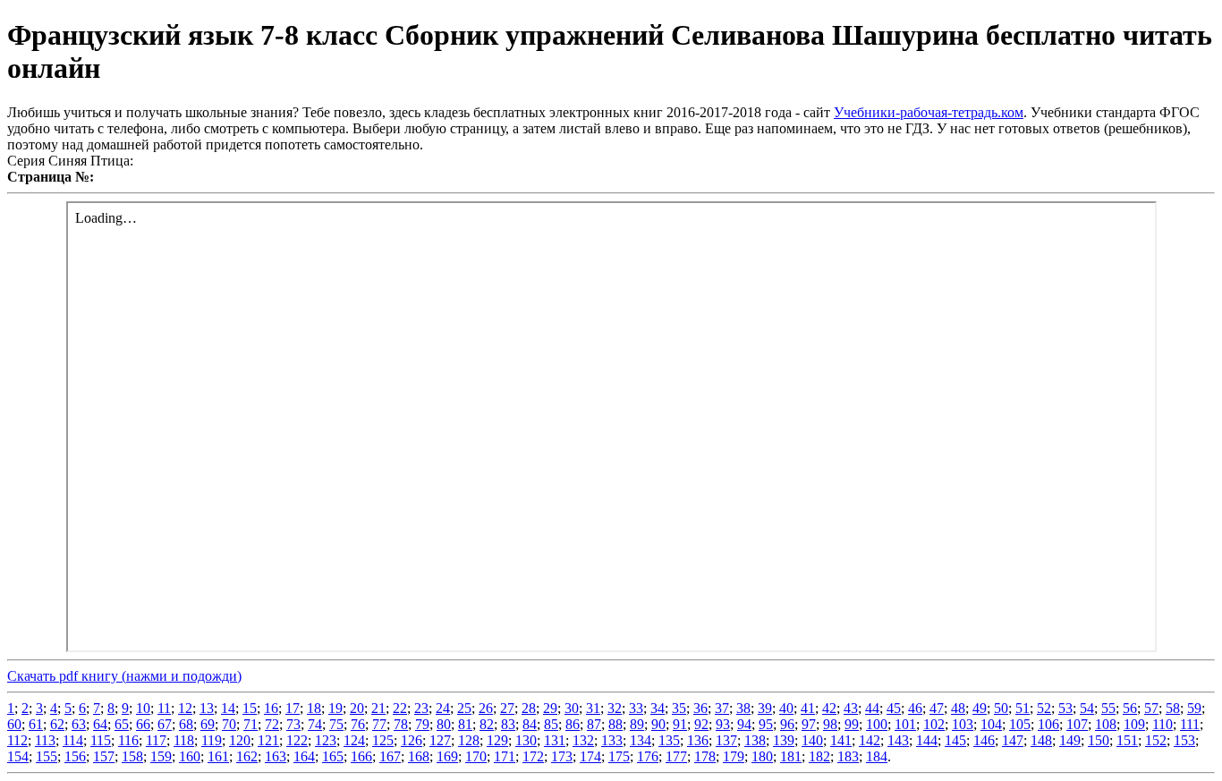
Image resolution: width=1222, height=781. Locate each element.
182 (819, 756)
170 (476, 756)
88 (615, 724)
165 (333, 756)
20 (357, 708)
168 (418, 756)
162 (247, 756)
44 (872, 708)
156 (75, 756)
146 (984, 740)
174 (590, 756)
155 (46, 756)
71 (250, 724)
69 (207, 724)
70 (229, 724)
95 (766, 724)
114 (73, 740)
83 (508, 724)
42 (829, 708)
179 (733, 756)
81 (465, 724)
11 (164, 708)
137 (726, 740)
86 (572, 724)
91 (680, 724)
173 (562, 756)
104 (991, 724)
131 (554, 740)
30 (571, 708)
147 (1012, 740)
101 (905, 724)
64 (100, 724)
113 (45, 740)
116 (128, 740)
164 (304, 756)
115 (100, 740)
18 (314, 708)
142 (869, 740)
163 (275, 756)
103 (962, 724)
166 (361, 756)
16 (271, 708)
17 (292, 708)
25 (464, 708)
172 (533, 756)
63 (79, 724)
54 (1087, 708)
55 (1108, 708)
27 (507, 708)
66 (143, 724)
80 (444, 724)
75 (336, 724)
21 (378, 708)
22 (400, 708)
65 (122, 724)
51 (1022, 708)
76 (358, 724)
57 (1151, 708)
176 (647, 756)
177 (676, 756)
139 (783, 740)
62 (57, 724)
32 (614, 708)
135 (669, 740)
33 (636, 708)
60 (14, 724)
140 (812, 740)
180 (762, 756)
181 (791, 756)
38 (743, 708)
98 (830, 724)
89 (637, 724)
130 (526, 740)
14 (228, 708)
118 (184, 740)
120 (239, 740)
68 (186, 724)
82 (486, 724)
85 (551, 724)
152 (1156, 740)
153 (1184, 740)
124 (354, 740)
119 (211, 740)
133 (612, 740)
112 (17, 740)
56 (1130, 708)
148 (1041, 740)
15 (249, 708)
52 (1044, 708)
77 (379, 724)
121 (268, 740)
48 (958, 708)
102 (934, 724)
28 (529, 708)
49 (979, 708)
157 (104, 756)
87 (594, 724)
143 (898, 740)
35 (679, 708)
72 (272, 724)
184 (876, 756)
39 (765, 708)
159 (161, 756)
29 (550, 708)
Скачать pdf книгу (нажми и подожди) (124, 675)
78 (401, 724)
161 (218, 756)
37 (722, 708)
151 (1127, 740)
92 (701, 724)
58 (1173, 708)
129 (497, 740)
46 (915, 708)
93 (723, 724)
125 (383, 740)
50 (1001, 708)
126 (411, 740)
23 (421, 708)
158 (132, 756)
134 (640, 740)
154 (18, 756)
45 (894, 708)
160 (189, 756)
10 (143, 708)
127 (440, 740)
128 (468, 740)
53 (1065, 708)
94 (744, 724)
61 (36, 724)
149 (1070, 740)
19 (335, 708)
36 (700, 708)
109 (1134, 724)
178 (705, 756)
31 (593, 708)
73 (293, 724)
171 (504, 756)
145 (955, 740)
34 (657, 708)
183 (848, 756)
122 (297, 740)
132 (583, 740)
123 (325, 740)
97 (809, 724)
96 (787, 724)
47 (936, 708)
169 (447, 756)
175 (619, 756)
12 (185, 708)
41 (808, 708)
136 (698, 740)
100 (876, 724)
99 (851, 724)
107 (1077, 724)
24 (443, 708)
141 (841, 740)
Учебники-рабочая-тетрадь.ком (928, 112)
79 (422, 724)
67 (164, 724)
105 (1020, 724)
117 (156, 740)
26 (486, 708)
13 (206, 708)
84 (529, 724)
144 (927, 740)
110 (1162, 724)
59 (1194, 708)
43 (851, 708)
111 (1190, 724)
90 (658, 724)
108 (1105, 724)
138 (755, 740)
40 (786, 708)
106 (1048, 724)
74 (315, 724)
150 (1098, 740)
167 (390, 756)
